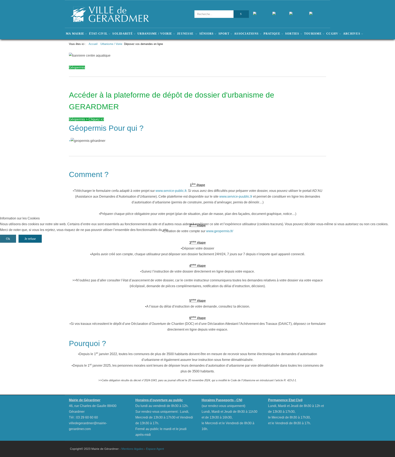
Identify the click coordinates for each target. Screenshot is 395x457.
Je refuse (30, 238)
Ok (8, 238)
